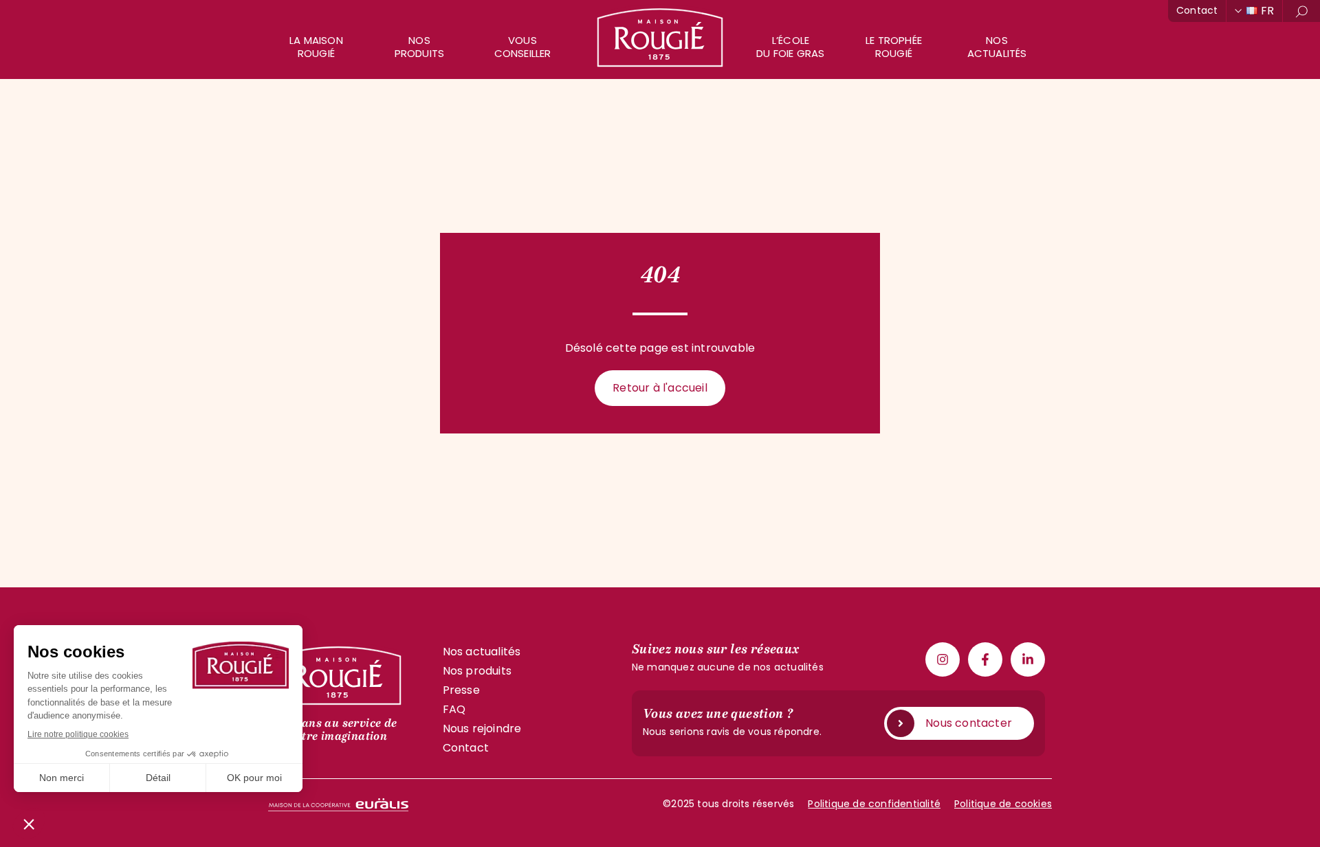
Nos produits (420, 46)
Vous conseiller (522, 46)
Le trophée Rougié (894, 46)
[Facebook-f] (985, 659)
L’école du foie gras (790, 46)
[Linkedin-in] (1028, 659)
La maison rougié (316, 46)
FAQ (454, 709)
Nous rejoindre (482, 728)
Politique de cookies (1003, 804)
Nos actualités (997, 46)
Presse (461, 690)
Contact (1197, 10)
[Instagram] (942, 659)
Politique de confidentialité (874, 804)
